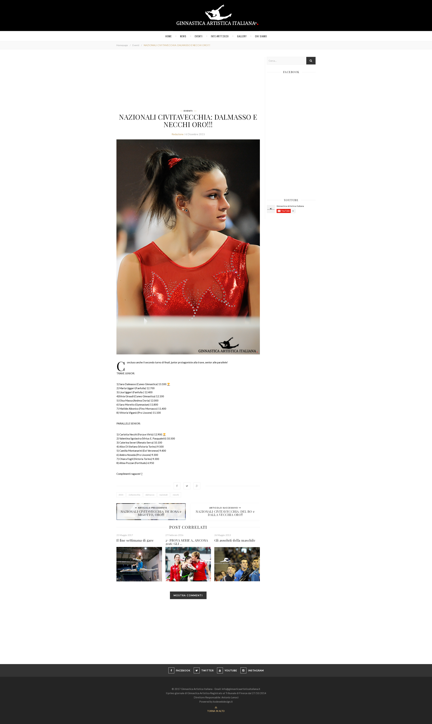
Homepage (122, 45)
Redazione (177, 134)
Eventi (198, 36)
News (183, 36)
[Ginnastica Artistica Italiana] (216, 15)
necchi (176, 494)
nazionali (163, 494)
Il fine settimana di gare (135, 540)
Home (168, 36)
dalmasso (149, 494)
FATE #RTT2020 (220, 36)
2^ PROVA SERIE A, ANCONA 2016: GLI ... (186, 542)
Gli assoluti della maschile (234, 540)
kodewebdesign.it (223, 701)
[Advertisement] (188, 80)
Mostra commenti (188, 595)
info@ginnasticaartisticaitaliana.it (241, 688)
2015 (121, 494)
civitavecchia (134, 494)
